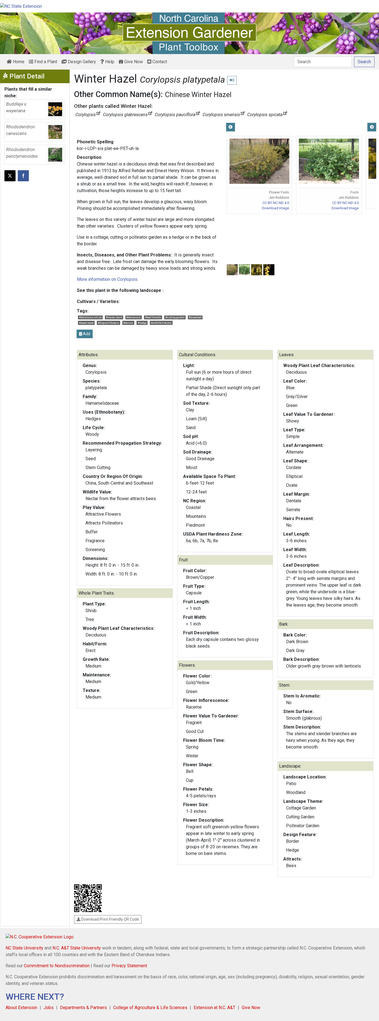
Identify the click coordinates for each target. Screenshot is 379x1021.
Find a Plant (45, 61)
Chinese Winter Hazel (198, 94)
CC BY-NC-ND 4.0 (275, 203)
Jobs (49, 1007)
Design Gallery (81, 61)
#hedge (142, 322)
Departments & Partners (83, 1007)
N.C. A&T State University (76, 948)
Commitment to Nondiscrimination (57, 965)
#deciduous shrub (90, 317)
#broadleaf (195, 317)
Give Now (133, 61)
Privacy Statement (129, 965)
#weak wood (86, 322)
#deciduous (133, 317)
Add (86, 334)
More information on (107, 279)
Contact (159, 61)
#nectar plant (114, 317)
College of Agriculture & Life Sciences (150, 1007)
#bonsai (128, 322)
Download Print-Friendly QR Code (109, 919)
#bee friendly (153, 317)
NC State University (24, 948)
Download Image (275, 208)
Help (109, 61)
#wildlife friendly (161, 322)
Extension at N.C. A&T (214, 1007)
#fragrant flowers (108, 322)
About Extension (21, 1007)
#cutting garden (175, 317)
